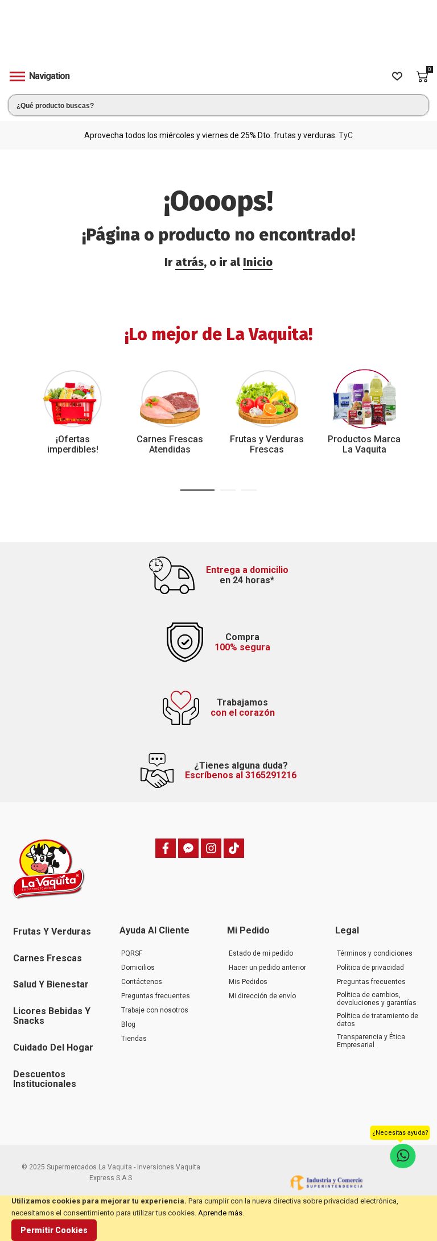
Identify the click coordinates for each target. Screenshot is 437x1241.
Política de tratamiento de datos (377, 1020)
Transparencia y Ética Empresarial (371, 1041)
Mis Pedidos (248, 982)
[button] (197, 490)
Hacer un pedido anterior (267, 968)
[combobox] (218, 105)
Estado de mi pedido (261, 953)
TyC (346, 135)
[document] (218, 1218)
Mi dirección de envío (262, 996)
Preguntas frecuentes (155, 996)
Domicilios (138, 968)
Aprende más (220, 1213)
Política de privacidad (370, 968)
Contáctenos (141, 982)
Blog (128, 1024)
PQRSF (131, 953)
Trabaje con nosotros (154, 1010)
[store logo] (218, 36)
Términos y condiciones (375, 953)
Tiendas (134, 1039)
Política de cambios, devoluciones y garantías (377, 999)
